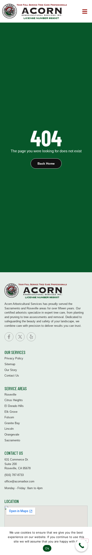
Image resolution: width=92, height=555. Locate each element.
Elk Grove (10, 411)
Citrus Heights (13, 400)
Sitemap (9, 364)
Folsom (9, 417)
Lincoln (9, 428)
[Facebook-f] (8, 336)
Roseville (10, 394)
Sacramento (12, 440)
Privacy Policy (13, 358)
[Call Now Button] (81, 545)
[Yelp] (31, 336)
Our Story (10, 370)
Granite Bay (12, 423)
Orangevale (11, 434)
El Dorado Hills (14, 406)
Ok (47, 548)
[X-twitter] (20, 336)
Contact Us (11, 375)
